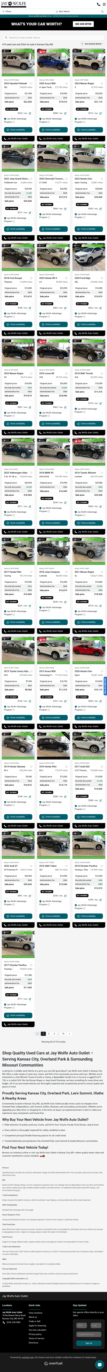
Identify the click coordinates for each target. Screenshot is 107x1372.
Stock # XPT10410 (46, 568)
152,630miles (26, 476)
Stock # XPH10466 (11, 80)
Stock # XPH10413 (11, 862)
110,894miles (26, 282)
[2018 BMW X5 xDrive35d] (53, 452)
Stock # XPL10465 (46, 80)
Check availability (17, 130)
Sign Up (89, 1343)
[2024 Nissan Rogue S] (88, 62)
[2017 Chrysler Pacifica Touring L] (18, 944)
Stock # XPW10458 (82, 370)
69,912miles (26, 870)
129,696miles (96, 282)
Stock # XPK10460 (82, 275)
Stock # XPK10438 (46, 275)
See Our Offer (83, 24)
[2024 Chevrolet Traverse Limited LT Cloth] (53, 158)
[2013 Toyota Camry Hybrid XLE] (18, 650)
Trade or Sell (34, 1321)
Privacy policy (35, 1334)
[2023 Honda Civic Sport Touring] (88, 158)
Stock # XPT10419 (82, 469)
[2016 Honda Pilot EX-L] (53, 745)
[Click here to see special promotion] (53, 16)
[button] (98, 4)
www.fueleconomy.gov (11, 1190)
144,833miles (26, 969)
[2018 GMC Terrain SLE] (88, 352)
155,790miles (61, 476)
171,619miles (61, 675)
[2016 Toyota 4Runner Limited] (88, 452)
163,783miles (96, 377)
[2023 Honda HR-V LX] (53, 257)
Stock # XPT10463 (11, 668)
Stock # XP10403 (81, 80)
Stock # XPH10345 (46, 370)
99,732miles (62, 377)
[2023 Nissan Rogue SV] (18, 352)
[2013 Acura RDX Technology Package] (53, 650)
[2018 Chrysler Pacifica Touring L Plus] (88, 845)
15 (63, 1033)
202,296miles (26, 770)
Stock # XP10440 (46, 175)
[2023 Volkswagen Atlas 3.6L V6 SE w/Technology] (18, 452)
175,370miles (61, 770)
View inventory (35, 1313)
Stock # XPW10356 (11, 962)
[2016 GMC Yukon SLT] (53, 845)
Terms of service (36, 1338)
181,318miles (26, 576)
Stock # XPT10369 (46, 862)
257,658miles (26, 675)
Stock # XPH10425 (11, 175)
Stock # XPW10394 (82, 862)
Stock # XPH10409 (46, 763)
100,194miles (96, 476)
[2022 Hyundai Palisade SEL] (18, 62)
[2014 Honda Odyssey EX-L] (18, 745)
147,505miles (96, 870)
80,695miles (62, 576)
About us (33, 1317)
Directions (33, 1342)
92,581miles (97, 675)
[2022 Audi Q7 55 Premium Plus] (18, 845)
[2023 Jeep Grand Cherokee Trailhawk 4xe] (18, 158)
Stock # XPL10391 (82, 568)
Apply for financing (37, 1325)
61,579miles (97, 87)
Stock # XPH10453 (11, 763)
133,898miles (96, 770)
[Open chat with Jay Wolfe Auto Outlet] (99, 1364)
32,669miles (26, 182)
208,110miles (61, 870)
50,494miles (62, 282)
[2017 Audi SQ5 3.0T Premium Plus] (88, 745)
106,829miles (26, 87)
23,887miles (97, 182)
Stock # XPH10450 (46, 469)
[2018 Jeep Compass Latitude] (53, 551)
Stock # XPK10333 (11, 568)
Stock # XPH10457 (82, 175)
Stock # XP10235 (11, 469)
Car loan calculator (37, 1330)
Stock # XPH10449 (82, 668)
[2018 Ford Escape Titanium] (18, 257)
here (45, 1274)
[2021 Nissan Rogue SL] (88, 551)
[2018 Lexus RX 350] (53, 352)
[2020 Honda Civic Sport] (88, 650)
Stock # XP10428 (11, 370)
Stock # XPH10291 (82, 763)
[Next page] (69, 1034)
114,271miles (61, 182)
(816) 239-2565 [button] (13, 1322)
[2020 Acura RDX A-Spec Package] (53, 62)
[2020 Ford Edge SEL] (88, 257)
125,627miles (96, 576)
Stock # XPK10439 (46, 668)
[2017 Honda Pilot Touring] (18, 551)
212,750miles (61, 87)
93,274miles (26, 377)
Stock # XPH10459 (11, 275)
